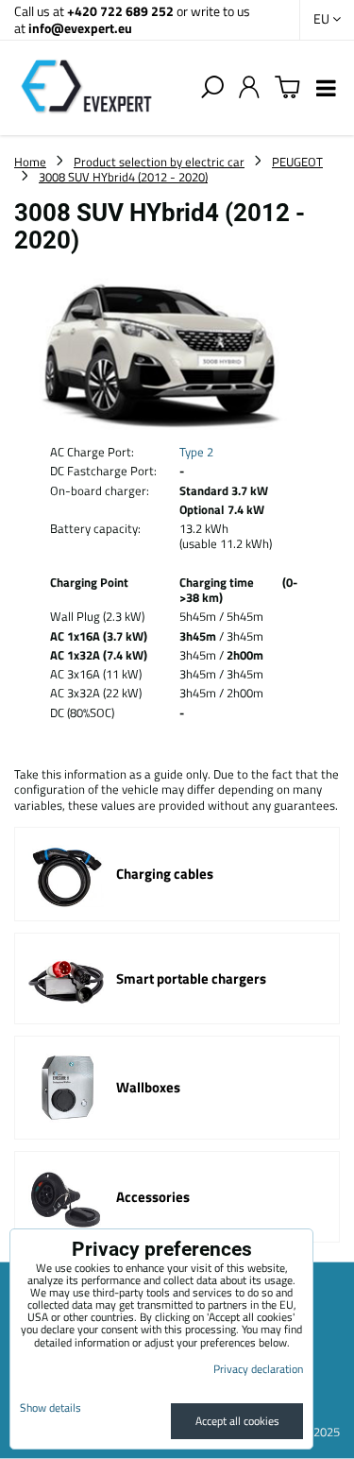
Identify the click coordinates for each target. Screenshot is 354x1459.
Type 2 (196, 451)
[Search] (212, 88)
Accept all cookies (237, 1421)
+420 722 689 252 (120, 11)
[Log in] (249, 88)
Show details (50, 1407)
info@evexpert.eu (80, 28)
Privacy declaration (258, 1369)
